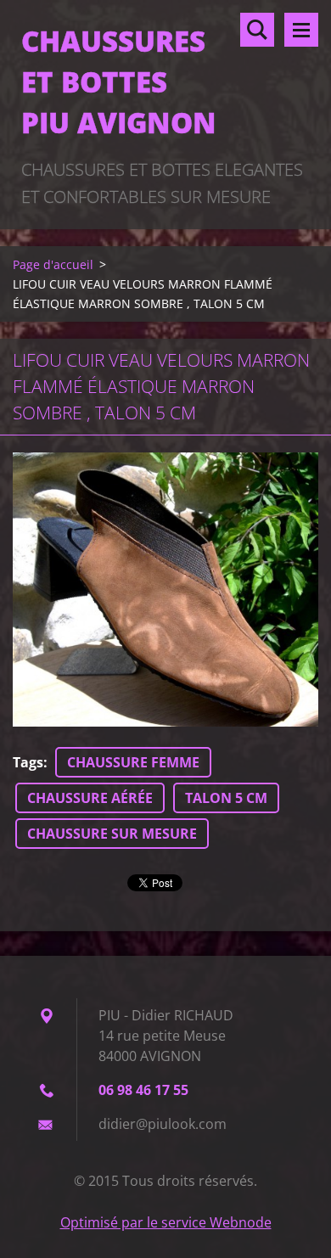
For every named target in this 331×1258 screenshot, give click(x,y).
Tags (28, 762)
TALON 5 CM (226, 798)
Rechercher (257, 30)
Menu (301, 30)
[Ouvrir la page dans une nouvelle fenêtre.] (165, 589)
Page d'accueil (53, 264)
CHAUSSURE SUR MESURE (112, 833)
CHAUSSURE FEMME (133, 762)
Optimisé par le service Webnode (166, 1222)
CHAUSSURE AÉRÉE (90, 798)
